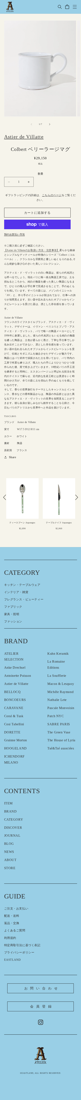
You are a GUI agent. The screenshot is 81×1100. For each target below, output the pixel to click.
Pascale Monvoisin (60, 708)
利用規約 (10, 937)
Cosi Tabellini (14, 724)
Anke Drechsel (15, 667)
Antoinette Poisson (17, 675)
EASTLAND (12, 959)
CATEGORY (13, 819)
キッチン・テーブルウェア (22, 584)
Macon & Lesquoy (60, 684)
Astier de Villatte (16, 684)
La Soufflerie (56, 675)
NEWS (9, 852)
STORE (10, 868)
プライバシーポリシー (19, 952)
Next (76, 497)
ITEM (8, 803)
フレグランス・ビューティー (24, 599)
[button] (60, 7)
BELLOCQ (12, 692)
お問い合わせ (42, 988)
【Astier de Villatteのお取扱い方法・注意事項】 (31, 250)
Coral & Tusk (13, 716)
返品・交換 (11, 923)
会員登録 (42, 1006)
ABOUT (10, 860)
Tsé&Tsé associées (60, 748)
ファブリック (13, 606)
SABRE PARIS (58, 724)
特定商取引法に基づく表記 (22, 945)
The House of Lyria (61, 740)
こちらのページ (52, 195)
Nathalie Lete (57, 700)
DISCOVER (13, 827)
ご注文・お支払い (16, 908)
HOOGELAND (15, 748)
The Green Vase (58, 732)
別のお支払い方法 (14, 234)
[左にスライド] (31, 124)
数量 (40, 173)
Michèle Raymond (60, 692)
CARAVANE (13, 708)
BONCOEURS (15, 700)
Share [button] (12, 457)
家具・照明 (11, 614)
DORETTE (12, 732)
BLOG (9, 843)
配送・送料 (11, 915)
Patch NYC (55, 716)
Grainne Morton (15, 740)
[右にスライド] (49, 124)
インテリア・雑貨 (16, 592)
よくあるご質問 (14, 930)
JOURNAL (12, 835)
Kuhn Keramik (58, 653)
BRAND (10, 811)
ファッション (13, 621)
